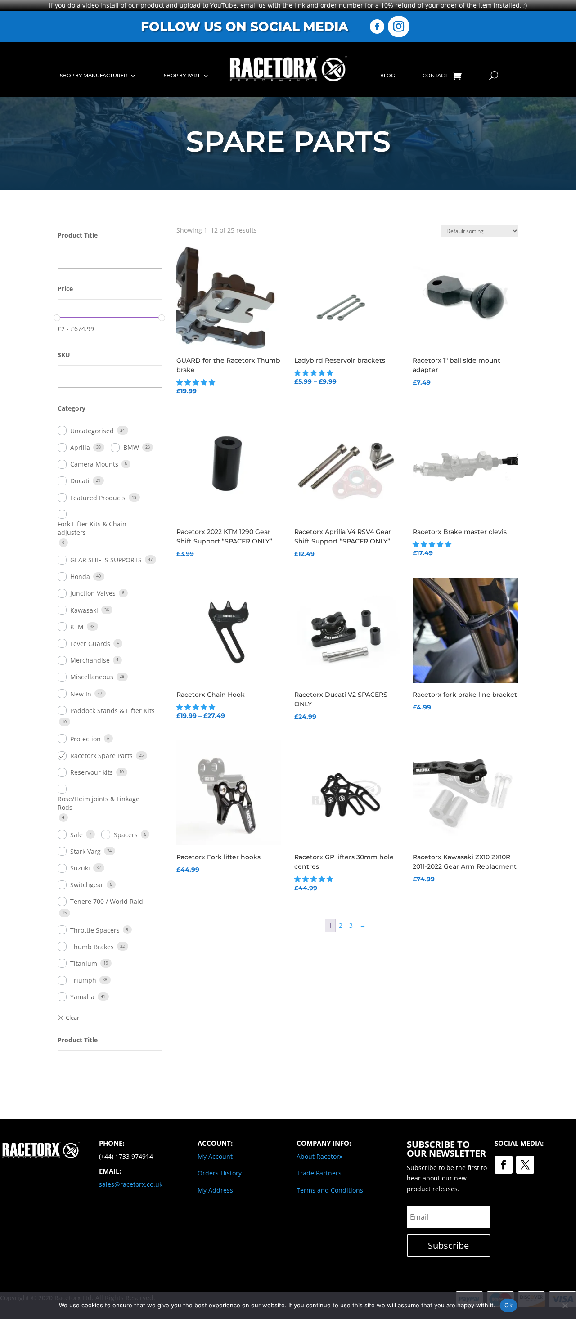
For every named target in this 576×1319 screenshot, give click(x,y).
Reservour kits (91, 772)
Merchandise (90, 660)
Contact (435, 75)
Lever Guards (90, 643)
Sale (76, 834)
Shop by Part (182, 75)
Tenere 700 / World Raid (106, 901)
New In (80, 694)
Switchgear (87, 884)
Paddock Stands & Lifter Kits (112, 710)
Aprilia (80, 447)
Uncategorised (92, 430)
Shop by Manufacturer (93, 75)
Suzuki (80, 868)
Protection (85, 739)
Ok (508, 1305)
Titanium (83, 963)
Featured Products (98, 498)
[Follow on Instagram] (399, 26)
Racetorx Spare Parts (101, 755)
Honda (80, 576)
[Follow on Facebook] (377, 26)
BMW (131, 447)
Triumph (83, 980)
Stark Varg (85, 851)
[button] (196, 382)
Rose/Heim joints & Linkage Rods (99, 803)
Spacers (126, 834)
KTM (77, 627)
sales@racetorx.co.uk (130, 1184)
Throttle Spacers (95, 930)
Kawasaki (84, 610)
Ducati (80, 480)
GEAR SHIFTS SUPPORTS (106, 560)
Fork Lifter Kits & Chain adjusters (92, 528)
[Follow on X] (525, 1165)
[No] (564, 1305)
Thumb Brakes (92, 946)
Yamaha (82, 996)
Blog (387, 75)
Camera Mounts (94, 464)
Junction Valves (93, 593)
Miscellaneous (91, 677)
